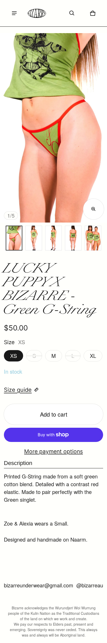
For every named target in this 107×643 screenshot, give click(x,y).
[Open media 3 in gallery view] (33, 238)
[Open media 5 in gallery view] (73, 238)
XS (13, 355)
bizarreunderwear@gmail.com (38, 585)
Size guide (18, 389)
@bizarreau (89, 585)
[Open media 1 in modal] (53, 128)
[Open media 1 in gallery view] (14, 238)
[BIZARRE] (37, 13)
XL (93, 355)
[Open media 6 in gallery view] (93, 238)
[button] (72, 13)
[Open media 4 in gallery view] (53, 238)
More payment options (53, 451)
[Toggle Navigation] (14, 13)
